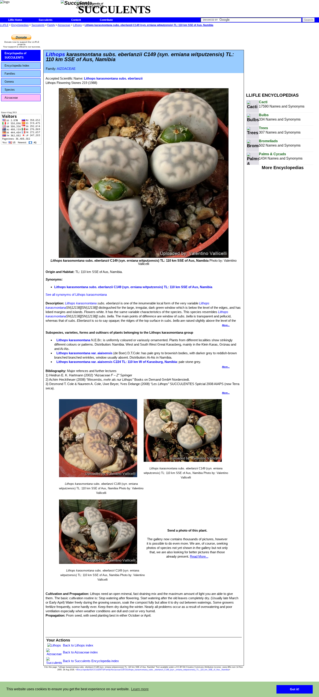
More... (226, 325)
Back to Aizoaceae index (80, 652)
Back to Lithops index (78, 645)
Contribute (106, 19)
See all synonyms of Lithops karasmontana (76, 294)
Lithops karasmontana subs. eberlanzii (113, 78)
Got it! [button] (294, 689)
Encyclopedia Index (17, 65)
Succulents (46, 19)
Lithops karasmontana (81, 303)
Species (10, 89)
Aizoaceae (64, 25)
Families (10, 73)
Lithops (77, 25)
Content (76, 19)
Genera (9, 81)
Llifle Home (15, 19)
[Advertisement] (282, 58)
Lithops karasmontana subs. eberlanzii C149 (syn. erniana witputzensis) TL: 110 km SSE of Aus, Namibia (149, 25)
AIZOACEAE (66, 68)
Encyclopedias (20, 25)
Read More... (199, 556)
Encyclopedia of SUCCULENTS (15, 55)
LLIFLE (4, 25)
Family (51, 25)
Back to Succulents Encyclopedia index (91, 661)
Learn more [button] (140, 689)
